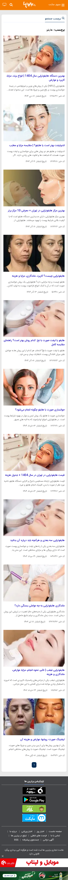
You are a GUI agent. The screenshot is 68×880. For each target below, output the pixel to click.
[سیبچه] (34, 791)
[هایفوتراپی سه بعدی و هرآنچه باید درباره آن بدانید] (34, 517)
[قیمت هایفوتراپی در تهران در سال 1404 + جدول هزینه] (34, 452)
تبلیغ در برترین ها (19, 836)
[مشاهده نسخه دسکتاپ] (4, 4)
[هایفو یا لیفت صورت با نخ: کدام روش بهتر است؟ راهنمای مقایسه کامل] (34, 318)
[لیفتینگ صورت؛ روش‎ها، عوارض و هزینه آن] (34, 716)
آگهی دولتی (48, 840)
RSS (16, 840)
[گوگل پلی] (34, 800)
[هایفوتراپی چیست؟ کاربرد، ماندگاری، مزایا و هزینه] (34, 253)
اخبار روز (41, 831)
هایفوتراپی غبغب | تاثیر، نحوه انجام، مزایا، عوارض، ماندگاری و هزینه (38, 672)
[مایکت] (34, 818)
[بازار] (34, 809)
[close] (2, 856)
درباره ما (13, 831)
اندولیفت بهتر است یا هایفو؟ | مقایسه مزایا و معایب (37, 145)
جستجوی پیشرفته (30, 840)
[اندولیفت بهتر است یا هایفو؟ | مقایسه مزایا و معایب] (34, 122)
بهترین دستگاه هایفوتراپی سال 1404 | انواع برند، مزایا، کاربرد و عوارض (35, 78)
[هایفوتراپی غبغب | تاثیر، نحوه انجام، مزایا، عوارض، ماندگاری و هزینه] (34, 648)
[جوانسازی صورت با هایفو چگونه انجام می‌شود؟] (34, 387)
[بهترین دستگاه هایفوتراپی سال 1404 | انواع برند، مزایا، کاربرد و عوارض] (34, 54)
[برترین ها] (29, 5)
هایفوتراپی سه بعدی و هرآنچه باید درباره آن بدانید (37, 540)
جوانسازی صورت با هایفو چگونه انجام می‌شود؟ (40, 410)
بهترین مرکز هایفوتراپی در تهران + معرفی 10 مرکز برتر (36, 211)
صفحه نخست (55, 831)
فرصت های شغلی (39, 836)
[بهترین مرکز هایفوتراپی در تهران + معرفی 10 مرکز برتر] (34, 188)
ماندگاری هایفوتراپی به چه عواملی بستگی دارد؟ (40, 606)
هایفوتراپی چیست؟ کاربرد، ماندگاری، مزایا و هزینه (38, 276)
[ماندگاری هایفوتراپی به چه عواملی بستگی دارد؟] (34, 582)
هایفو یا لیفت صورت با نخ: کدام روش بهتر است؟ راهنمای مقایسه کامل (34, 342)
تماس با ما (55, 836)
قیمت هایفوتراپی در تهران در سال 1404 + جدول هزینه (35, 475)
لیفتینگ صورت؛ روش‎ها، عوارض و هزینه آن (42, 740)
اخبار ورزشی (27, 831)
